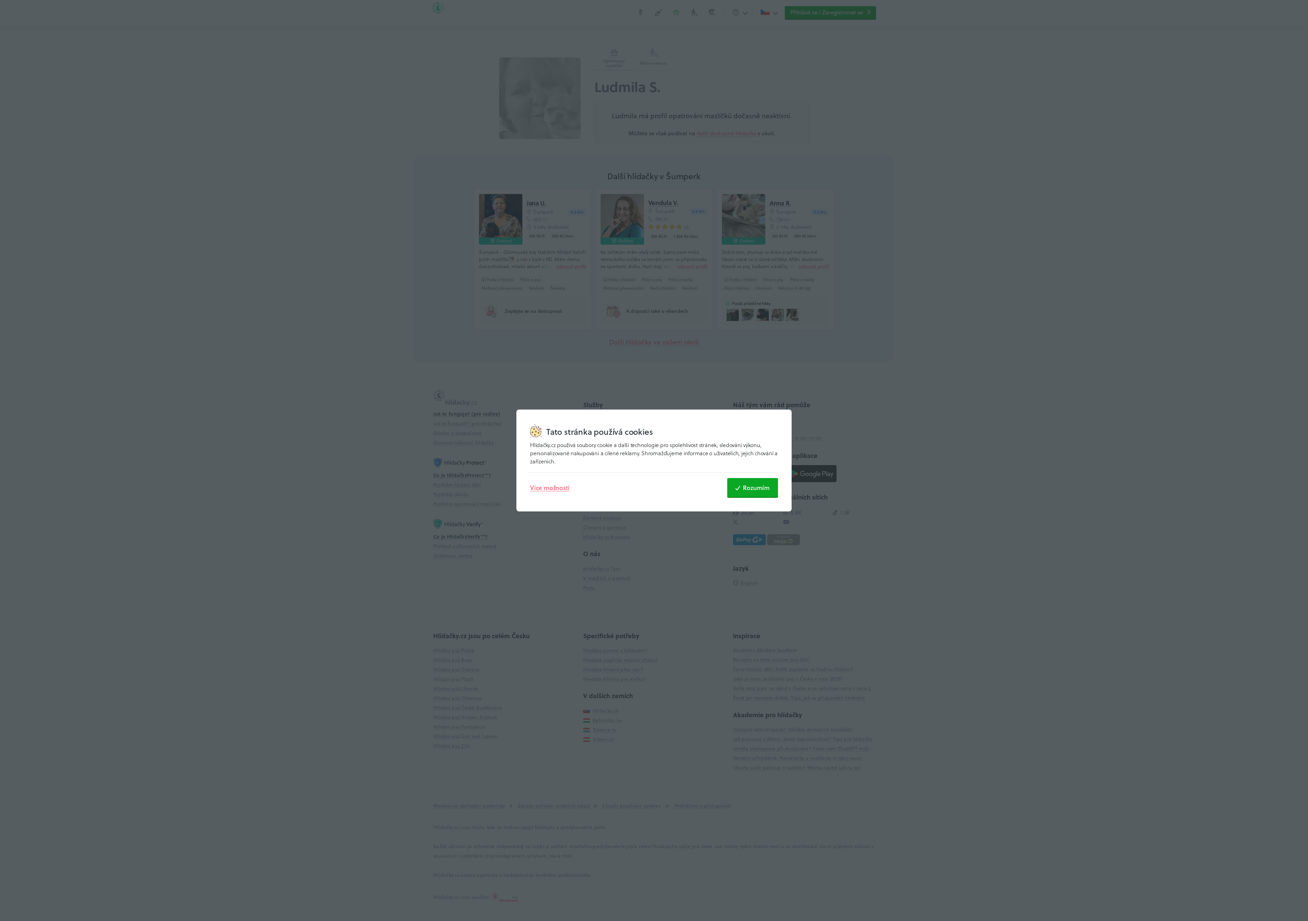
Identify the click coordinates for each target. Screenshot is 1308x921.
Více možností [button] (549, 487)
